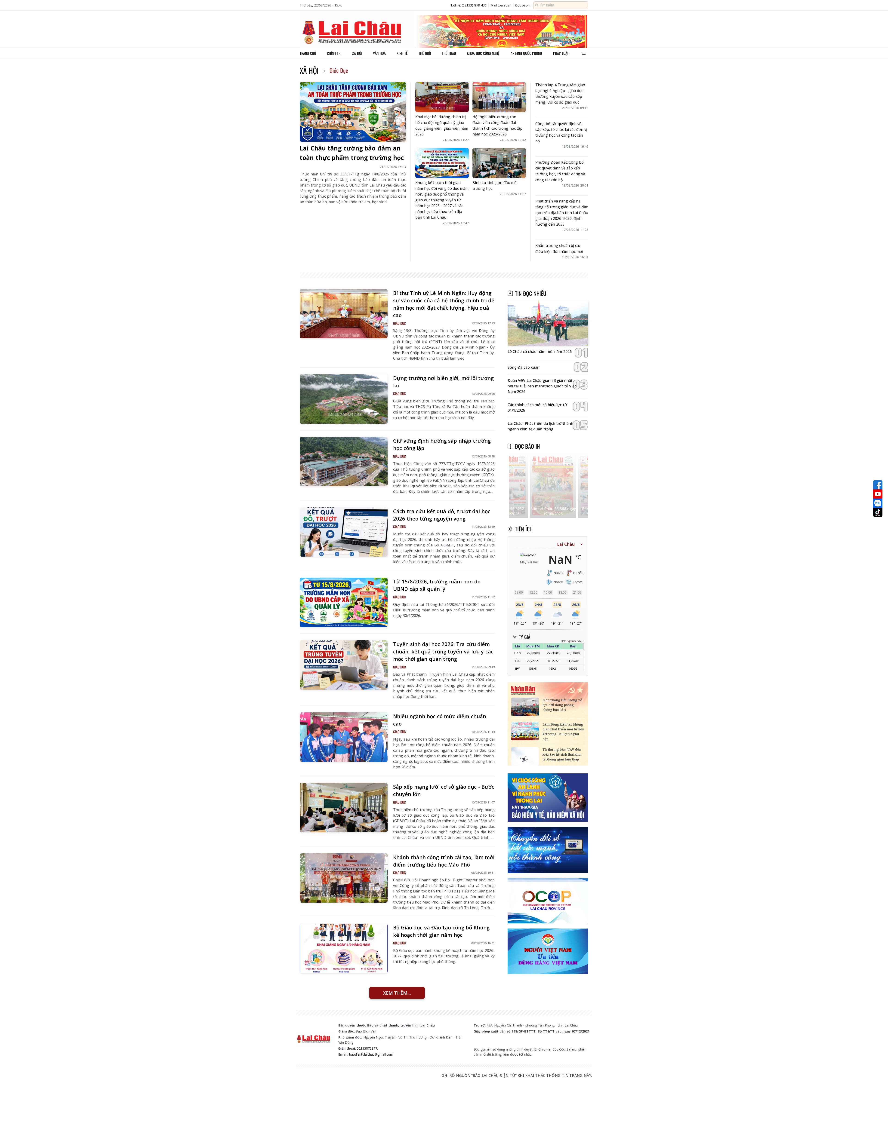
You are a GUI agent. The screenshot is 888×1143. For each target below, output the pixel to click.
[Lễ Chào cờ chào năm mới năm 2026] (548, 323)
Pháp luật (561, 53)
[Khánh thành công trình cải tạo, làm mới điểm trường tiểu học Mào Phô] (344, 878)
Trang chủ (308, 53)
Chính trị (334, 53)
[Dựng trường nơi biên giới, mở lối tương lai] (344, 399)
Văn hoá (379, 53)
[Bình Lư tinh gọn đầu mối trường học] (499, 163)
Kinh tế (402, 53)
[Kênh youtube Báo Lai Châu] (877, 494)
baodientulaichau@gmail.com (371, 1054)
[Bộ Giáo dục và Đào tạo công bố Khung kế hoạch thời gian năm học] (344, 948)
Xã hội (357, 53)
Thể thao (449, 53)
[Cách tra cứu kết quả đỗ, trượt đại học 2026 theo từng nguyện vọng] (344, 532)
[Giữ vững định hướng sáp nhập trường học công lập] (344, 461)
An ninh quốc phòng (526, 53)
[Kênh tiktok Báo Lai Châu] (877, 512)
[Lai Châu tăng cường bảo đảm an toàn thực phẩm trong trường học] (353, 112)
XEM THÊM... (397, 993)
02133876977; (367, 1048)
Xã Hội (309, 70)
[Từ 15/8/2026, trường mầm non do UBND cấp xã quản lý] (344, 602)
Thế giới (425, 53)
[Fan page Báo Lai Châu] (877, 484)
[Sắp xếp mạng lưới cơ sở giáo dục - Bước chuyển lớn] (344, 807)
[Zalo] (877, 503)
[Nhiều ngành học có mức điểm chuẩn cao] (344, 737)
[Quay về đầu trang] (877, 1131)
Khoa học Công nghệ (483, 53)
